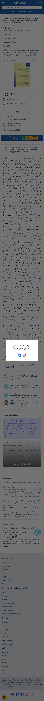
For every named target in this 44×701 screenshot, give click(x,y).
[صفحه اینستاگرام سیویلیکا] (24, 355)
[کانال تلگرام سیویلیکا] (19, 355)
